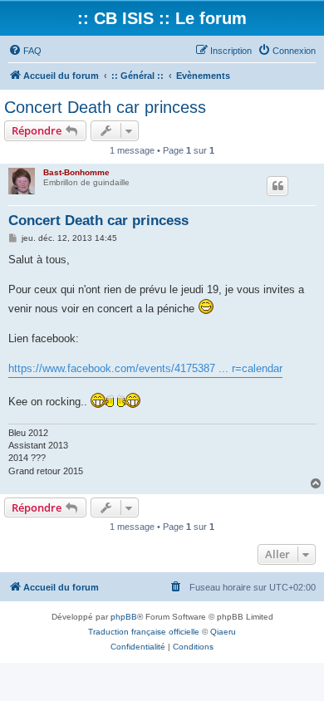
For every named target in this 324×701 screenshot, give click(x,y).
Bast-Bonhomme (76, 172)
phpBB (123, 616)
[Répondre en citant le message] (277, 186)
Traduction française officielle (143, 631)
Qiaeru (223, 631)
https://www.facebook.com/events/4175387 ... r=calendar (145, 368)
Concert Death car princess (105, 107)
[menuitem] (25, 51)
